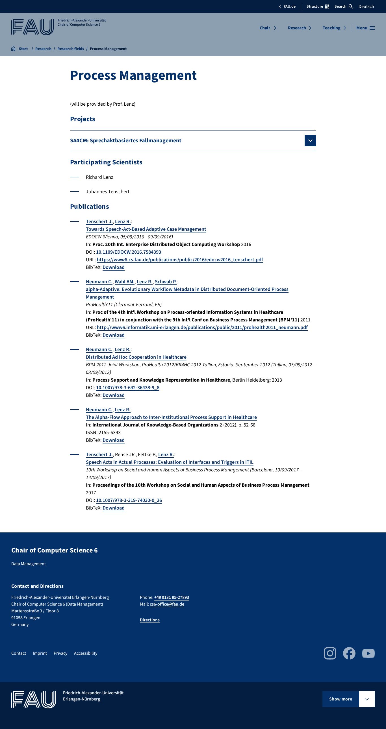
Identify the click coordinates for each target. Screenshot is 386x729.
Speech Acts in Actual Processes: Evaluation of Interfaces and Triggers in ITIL (169, 462)
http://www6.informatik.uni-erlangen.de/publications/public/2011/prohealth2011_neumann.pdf (202, 327)
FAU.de (290, 6)
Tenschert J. (99, 221)
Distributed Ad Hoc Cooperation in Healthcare (136, 357)
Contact (18, 653)
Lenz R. (123, 221)
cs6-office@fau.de (167, 604)
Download (114, 267)
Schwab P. (166, 281)
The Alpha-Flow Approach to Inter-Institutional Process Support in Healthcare (171, 417)
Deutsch (366, 6)
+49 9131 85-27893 (171, 597)
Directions (150, 620)
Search (340, 6)
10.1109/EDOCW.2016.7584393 (128, 252)
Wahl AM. (125, 281)
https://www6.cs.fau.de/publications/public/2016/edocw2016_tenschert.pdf (180, 259)
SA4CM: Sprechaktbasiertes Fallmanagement (125, 141)
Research (297, 28)
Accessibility (85, 653)
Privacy (60, 653)
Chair (265, 28)
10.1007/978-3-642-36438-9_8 (127, 387)
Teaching (332, 28)
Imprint (40, 653)
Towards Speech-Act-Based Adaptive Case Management (146, 229)
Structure (315, 6)
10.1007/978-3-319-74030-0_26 (129, 500)
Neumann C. (99, 281)
